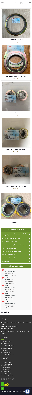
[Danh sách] (3, 4)
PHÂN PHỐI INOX (5, 350)
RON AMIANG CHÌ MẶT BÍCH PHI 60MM (16, 76)
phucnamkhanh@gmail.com (11, 326)
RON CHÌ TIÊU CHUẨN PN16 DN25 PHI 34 (16, 113)
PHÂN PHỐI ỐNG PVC (6, 352)
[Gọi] (2, 384)
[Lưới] (1, 4)
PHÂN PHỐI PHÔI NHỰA (6, 341)
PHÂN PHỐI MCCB (5, 367)
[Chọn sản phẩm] (16, 21)
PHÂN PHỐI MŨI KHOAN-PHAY (8, 347)
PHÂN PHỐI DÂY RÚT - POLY (8, 354)
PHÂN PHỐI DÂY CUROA (7, 364)
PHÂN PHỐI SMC (5, 371)
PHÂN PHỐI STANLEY (6, 373)
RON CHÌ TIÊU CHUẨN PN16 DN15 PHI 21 (16, 186)
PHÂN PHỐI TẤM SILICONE (7, 345)
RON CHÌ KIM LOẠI (15, 222)
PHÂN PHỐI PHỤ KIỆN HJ (7, 375)
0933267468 (10, 328)
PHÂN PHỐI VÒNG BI (6, 362)
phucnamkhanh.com (14, 391)
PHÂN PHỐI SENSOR (6, 369)
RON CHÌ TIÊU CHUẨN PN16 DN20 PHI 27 (16, 149)
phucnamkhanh (8, 330)
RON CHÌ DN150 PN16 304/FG (16, 40)
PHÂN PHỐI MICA (5, 343)
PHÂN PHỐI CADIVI (5, 366)
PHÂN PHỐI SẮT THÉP (6, 348)
